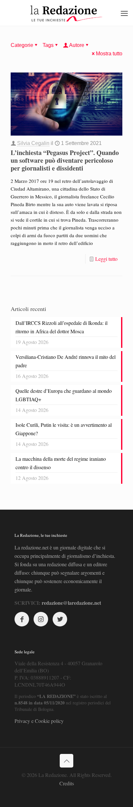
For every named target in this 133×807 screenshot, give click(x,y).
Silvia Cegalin (33, 143)
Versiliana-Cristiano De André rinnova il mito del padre (65, 361)
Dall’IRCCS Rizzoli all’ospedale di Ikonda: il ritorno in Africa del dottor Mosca (61, 327)
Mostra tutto (109, 53)
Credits (66, 783)
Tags (48, 45)
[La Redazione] (66, 13)
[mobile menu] (124, 12)
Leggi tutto (106, 258)
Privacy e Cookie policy (39, 720)
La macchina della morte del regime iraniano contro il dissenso (60, 462)
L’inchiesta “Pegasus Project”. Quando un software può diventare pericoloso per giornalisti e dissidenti (65, 160)
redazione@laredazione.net (71, 602)
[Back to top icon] (66, 761)
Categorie (22, 45)
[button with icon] (22, 619)
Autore (76, 45)
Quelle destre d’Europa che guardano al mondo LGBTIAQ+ (63, 395)
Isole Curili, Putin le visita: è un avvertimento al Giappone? (63, 429)
